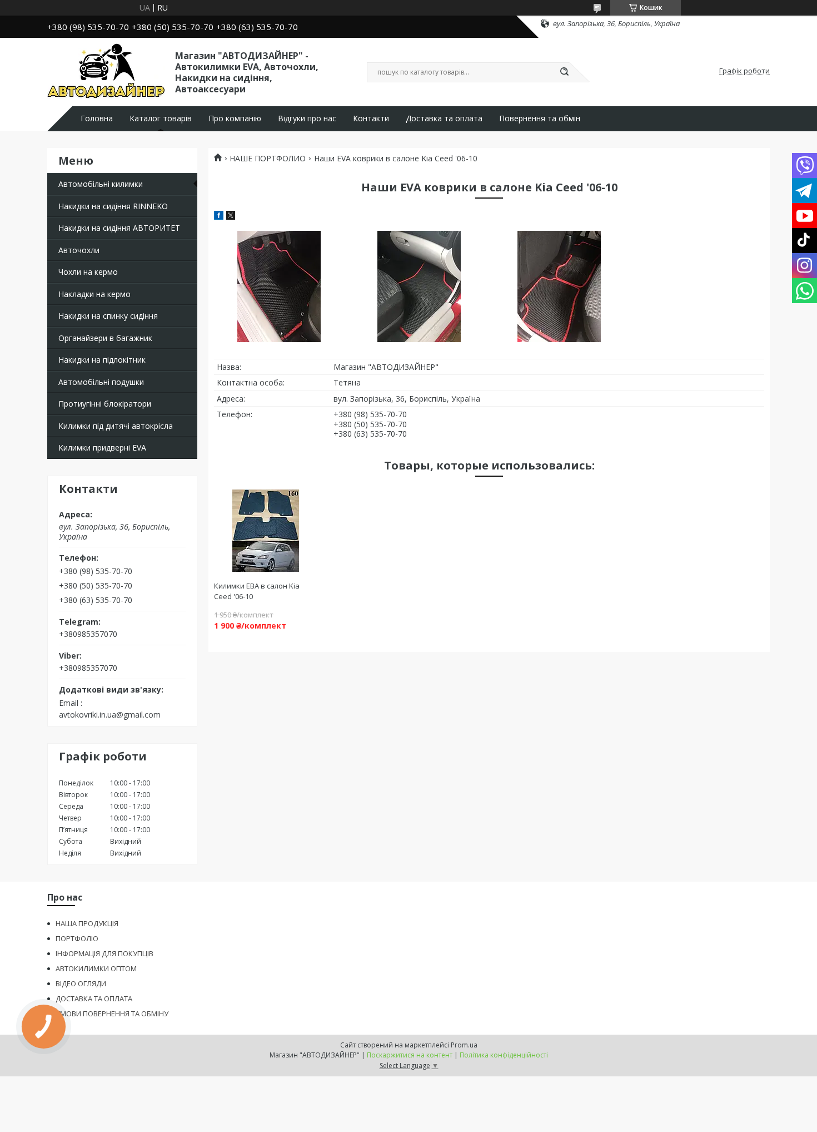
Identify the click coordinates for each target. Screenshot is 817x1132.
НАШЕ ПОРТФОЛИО (268, 159)
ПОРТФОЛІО (77, 938)
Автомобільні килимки (100, 184)
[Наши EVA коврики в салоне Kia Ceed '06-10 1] (279, 286)
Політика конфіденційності (504, 1055)
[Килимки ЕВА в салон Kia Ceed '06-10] (265, 530)
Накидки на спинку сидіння (108, 315)
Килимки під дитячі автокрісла (115, 426)
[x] (230, 216)
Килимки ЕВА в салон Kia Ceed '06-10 (257, 591)
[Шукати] (564, 72)
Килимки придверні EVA (102, 447)
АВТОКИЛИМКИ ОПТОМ (96, 968)
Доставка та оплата (444, 118)
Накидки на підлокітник (102, 359)
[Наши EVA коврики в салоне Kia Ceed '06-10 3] (559, 286)
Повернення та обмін (539, 118)
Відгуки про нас (307, 118)
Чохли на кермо (88, 271)
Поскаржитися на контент (409, 1055)
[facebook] (218, 216)
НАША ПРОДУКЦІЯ (87, 923)
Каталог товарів (160, 118)
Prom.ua (464, 1045)
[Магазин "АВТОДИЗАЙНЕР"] (106, 71)
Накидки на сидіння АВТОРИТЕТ (119, 228)
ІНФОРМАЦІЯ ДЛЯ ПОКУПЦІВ (104, 953)
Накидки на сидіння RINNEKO (113, 206)
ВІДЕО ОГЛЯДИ (81, 983)
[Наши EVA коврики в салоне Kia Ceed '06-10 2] (419, 286)
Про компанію (234, 118)
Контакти (371, 118)
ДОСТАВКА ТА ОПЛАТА (94, 998)
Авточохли (78, 250)
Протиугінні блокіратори (104, 403)
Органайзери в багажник (105, 338)
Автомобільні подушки (101, 382)
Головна (97, 118)
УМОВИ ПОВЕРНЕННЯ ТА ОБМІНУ (112, 1014)
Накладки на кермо (94, 294)
